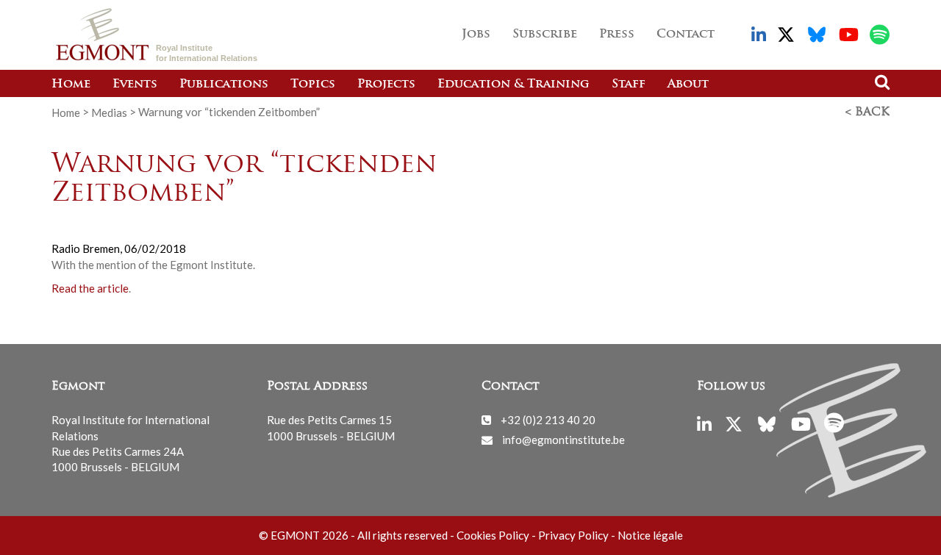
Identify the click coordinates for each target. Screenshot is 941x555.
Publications (223, 84)
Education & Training (513, 84)
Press (616, 34)
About (688, 84)
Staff (628, 84)
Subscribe (544, 34)
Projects (386, 84)
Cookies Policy (493, 535)
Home (70, 84)
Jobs (476, 34)
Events (134, 84)
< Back (867, 112)
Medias (109, 111)
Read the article (90, 288)
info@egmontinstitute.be (563, 439)
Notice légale (650, 535)
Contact (685, 34)
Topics (312, 84)
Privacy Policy (573, 535)
